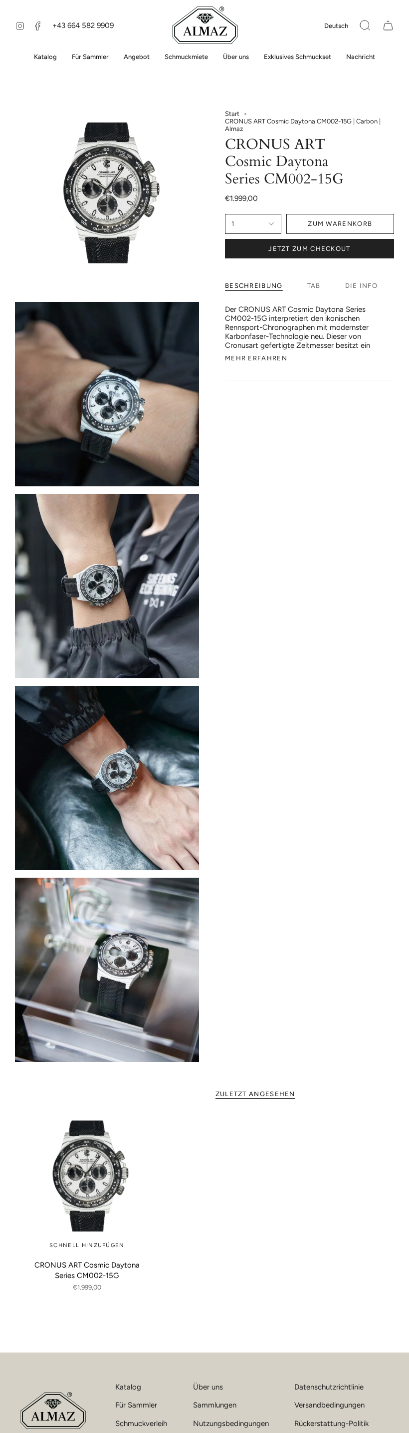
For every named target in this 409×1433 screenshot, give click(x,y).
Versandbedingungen (329, 1405)
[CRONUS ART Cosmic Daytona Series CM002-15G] (87, 1183)
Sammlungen (214, 1405)
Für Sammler (136, 1405)
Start (232, 113)
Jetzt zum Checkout (309, 248)
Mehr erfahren (256, 358)
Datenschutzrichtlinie (329, 1387)
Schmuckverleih (141, 1423)
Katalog (128, 1387)
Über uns (208, 1387)
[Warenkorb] (388, 25)
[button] (365, 25)
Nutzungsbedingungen (231, 1423)
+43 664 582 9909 (83, 25)
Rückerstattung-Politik (331, 1423)
